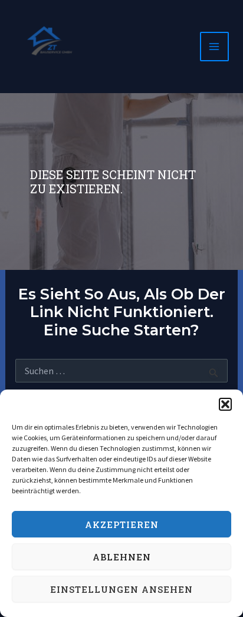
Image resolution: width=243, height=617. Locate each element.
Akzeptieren (122, 524)
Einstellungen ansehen (121, 589)
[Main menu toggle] (214, 46)
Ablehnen (122, 557)
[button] (225, 404)
